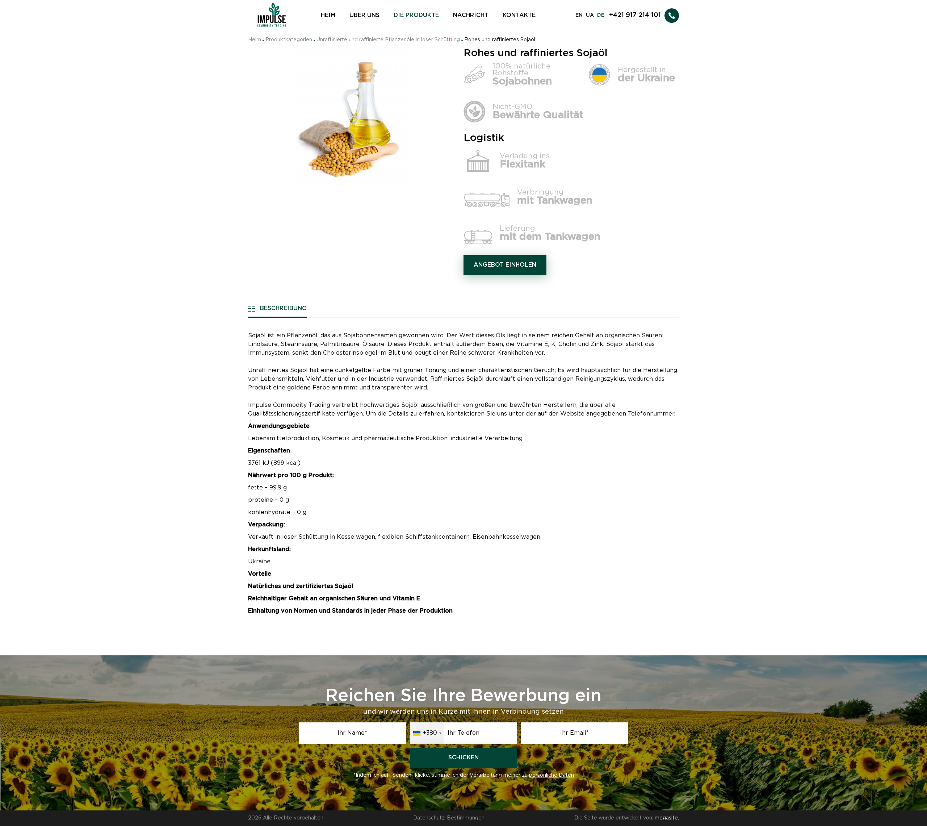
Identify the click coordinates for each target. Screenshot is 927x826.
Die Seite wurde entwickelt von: (626, 818)
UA (590, 15)
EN (579, 15)
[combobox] (427, 733)
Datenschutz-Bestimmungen (449, 818)
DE (600, 15)
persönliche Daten (551, 775)
